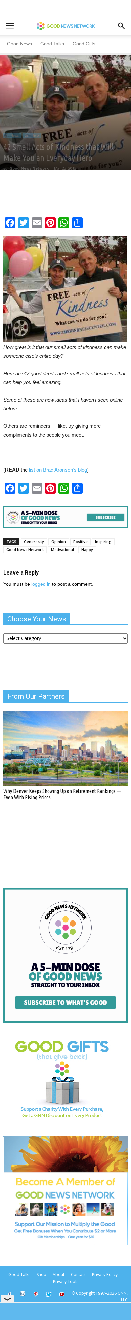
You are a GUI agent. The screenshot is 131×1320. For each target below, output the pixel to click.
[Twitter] (49, 1295)
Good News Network (29, 168)
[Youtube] (62, 1295)
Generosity (34, 541)
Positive (80, 541)
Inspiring (103, 541)
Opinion (58, 541)
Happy (87, 549)
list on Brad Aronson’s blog (57, 470)
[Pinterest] (36, 1295)
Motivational (62, 549)
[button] (121, 26)
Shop (41, 1274)
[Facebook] (9, 1295)
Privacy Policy (105, 1274)
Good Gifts (84, 43)
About (58, 1274)
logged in (41, 584)
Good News (19, 43)
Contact (78, 1274)
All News (12, 135)
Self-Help (32, 135)
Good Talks (52, 43)
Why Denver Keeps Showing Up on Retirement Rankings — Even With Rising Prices (62, 794)
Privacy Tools (65, 1281)
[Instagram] (22, 1294)
